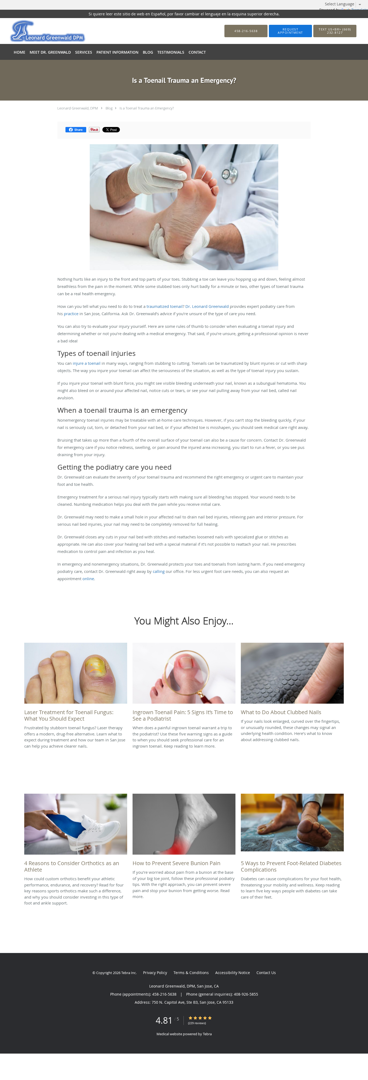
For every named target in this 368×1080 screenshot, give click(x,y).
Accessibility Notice (232, 972)
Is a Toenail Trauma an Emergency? (147, 108)
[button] (290, 31)
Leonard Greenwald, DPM (77, 108)
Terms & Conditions (191, 972)
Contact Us (266, 972)
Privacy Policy (155, 972)
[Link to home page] (39, 31)
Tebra (207, 1033)
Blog (109, 108)
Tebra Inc (128, 972)
